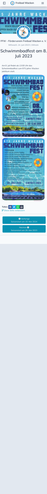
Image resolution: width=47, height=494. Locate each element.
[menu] (43, 3)
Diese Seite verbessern (14, 210)
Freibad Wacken (24, 2)
